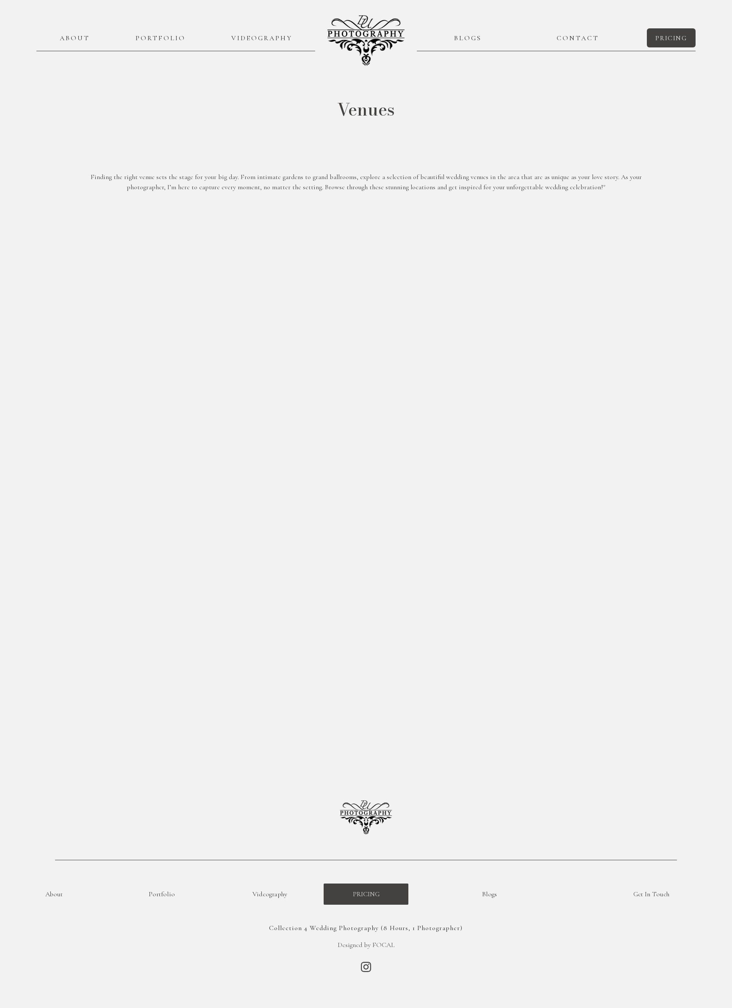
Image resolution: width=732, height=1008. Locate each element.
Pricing (366, 894)
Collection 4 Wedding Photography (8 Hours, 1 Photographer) (366, 928)
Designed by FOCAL (366, 945)
